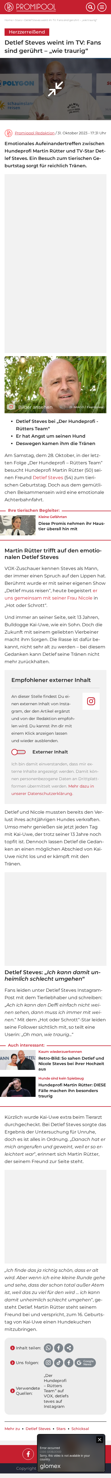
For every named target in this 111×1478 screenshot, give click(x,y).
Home (9, 20)
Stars (18, 20)
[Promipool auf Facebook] (28, 1454)
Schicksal (80, 1429)
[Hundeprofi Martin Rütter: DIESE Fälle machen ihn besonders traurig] (18, 1089)
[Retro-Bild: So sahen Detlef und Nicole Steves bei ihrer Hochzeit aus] (18, 1062)
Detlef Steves (48, 477)
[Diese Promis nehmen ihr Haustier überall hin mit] (18, 525)
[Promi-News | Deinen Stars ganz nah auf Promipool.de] (45, 7)
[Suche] (90, 7)
